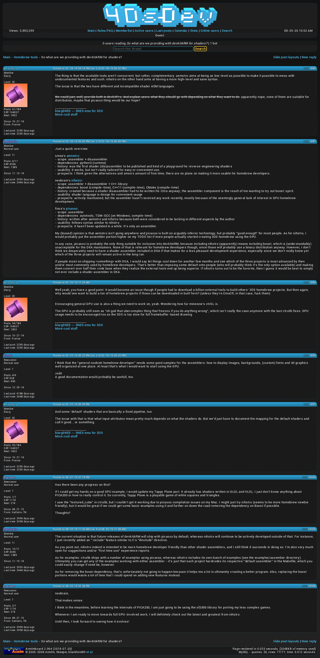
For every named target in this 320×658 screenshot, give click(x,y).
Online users (210, 30)
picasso (72, 208)
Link (306, 68)
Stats (194, 30)
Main (91, 30)
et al (89, 652)
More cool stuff (66, 114)
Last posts (164, 30)
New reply (309, 57)
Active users (144, 30)
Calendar (181, 30)
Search (227, 30)
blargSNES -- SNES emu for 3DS (79, 111)
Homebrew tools (26, 57)
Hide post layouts (286, 57)
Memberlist (124, 30)
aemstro (73, 156)
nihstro (76, 180)
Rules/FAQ (105, 30)
